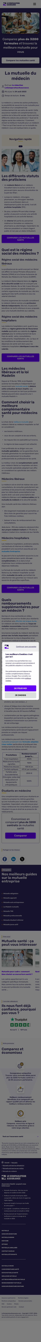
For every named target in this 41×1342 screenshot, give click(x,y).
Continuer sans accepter (24, 647)
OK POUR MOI (20, 688)
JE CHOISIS (20, 695)
